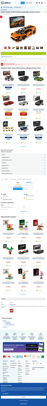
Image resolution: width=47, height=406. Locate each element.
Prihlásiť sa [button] (30, 3)
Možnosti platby (6, 366)
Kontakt (19, 363)
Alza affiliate (27, 370)
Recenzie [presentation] (6, 179)
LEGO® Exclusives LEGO (7, 160)
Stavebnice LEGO (5, 165)
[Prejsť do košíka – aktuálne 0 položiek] (45, 3)
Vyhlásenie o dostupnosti (5, 382)
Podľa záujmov (7, 322)
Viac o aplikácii (8, 349)
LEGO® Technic (5, 168)
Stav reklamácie (13, 365)
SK (34, 368)
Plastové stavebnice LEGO (7, 173)
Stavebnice (4, 162)
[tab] (2, 179)
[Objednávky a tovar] (37, 3)
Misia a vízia (20, 372)
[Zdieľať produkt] (45, 12)
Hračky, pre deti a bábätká (8, 7)
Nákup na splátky (6, 375)
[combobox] (17, 3)
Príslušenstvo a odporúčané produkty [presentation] (24, 179)
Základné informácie (20, 366)
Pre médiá (20, 376)
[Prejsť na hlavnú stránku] (6, 2)
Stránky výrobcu (13, 304)
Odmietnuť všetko (23, 403)
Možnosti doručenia (5, 364)
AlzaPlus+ (27, 368)
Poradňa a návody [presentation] (12, 179)
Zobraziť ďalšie (23, 146)
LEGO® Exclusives (5, 157)
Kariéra (19, 374)
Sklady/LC (20, 380)
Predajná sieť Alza (5, 373)
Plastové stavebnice (6, 170)
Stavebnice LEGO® (17, 7)
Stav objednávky (13, 363)
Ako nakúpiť (12, 367)
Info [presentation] (2, 179)
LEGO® (3, 154)
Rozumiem (23, 397)
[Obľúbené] (39, 3)
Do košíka (9, 92)
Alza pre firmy (28, 363)
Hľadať (22, 2)
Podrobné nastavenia (23, 400)
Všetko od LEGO (4, 9)
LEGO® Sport (8, 323)
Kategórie (4, 298)
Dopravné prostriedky (10, 324)
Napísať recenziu (18, 188)
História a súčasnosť (20, 369)
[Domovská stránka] (1, 7)
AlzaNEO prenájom (27, 366)
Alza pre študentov (27, 374)
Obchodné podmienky (5, 378)
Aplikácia (19, 378)
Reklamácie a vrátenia (5, 369)
